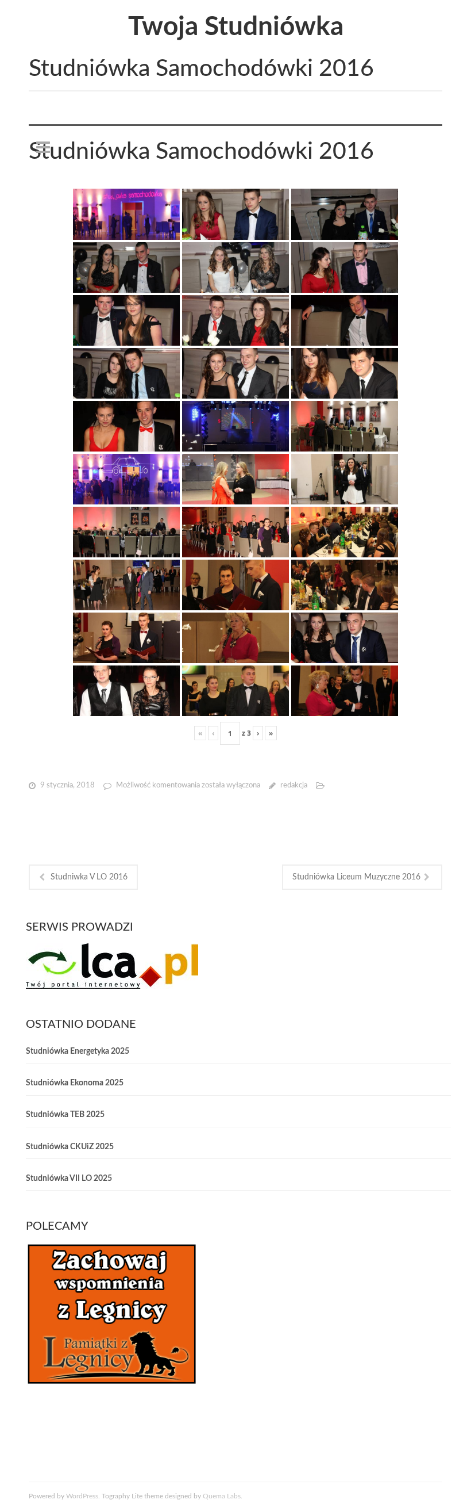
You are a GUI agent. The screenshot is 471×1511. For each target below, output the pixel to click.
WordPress (82, 1496)
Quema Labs (222, 1496)
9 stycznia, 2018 (67, 785)
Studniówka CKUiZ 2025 (70, 1147)
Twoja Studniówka (235, 27)
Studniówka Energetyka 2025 (77, 1051)
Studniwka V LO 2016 (89, 877)
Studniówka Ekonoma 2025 (74, 1083)
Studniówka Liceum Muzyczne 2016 (356, 877)
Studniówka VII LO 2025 (69, 1179)
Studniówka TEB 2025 (65, 1115)
